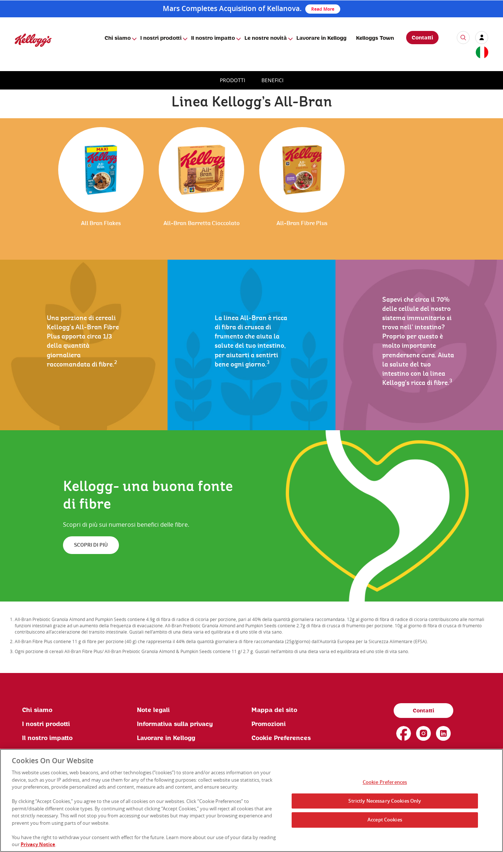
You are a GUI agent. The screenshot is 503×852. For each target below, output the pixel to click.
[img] (33, 40)
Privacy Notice (38, 844)
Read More (322, 9)
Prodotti (232, 80)
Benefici (272, 80)
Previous (14, 196)
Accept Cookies (384, 819)
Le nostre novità (266, 38)
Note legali (153, 710)
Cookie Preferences (385, 782)
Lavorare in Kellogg (321, 38)
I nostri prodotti (161, 38)
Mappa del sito (274, 710)
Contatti (422, 38)
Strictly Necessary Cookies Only (384, 800)
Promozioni (269, 724)
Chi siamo (118, 38)
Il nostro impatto (213, 38)
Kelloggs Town (375, 38)
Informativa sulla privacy (175, 724)
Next (491, 196)
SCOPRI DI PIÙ (91, 545)
